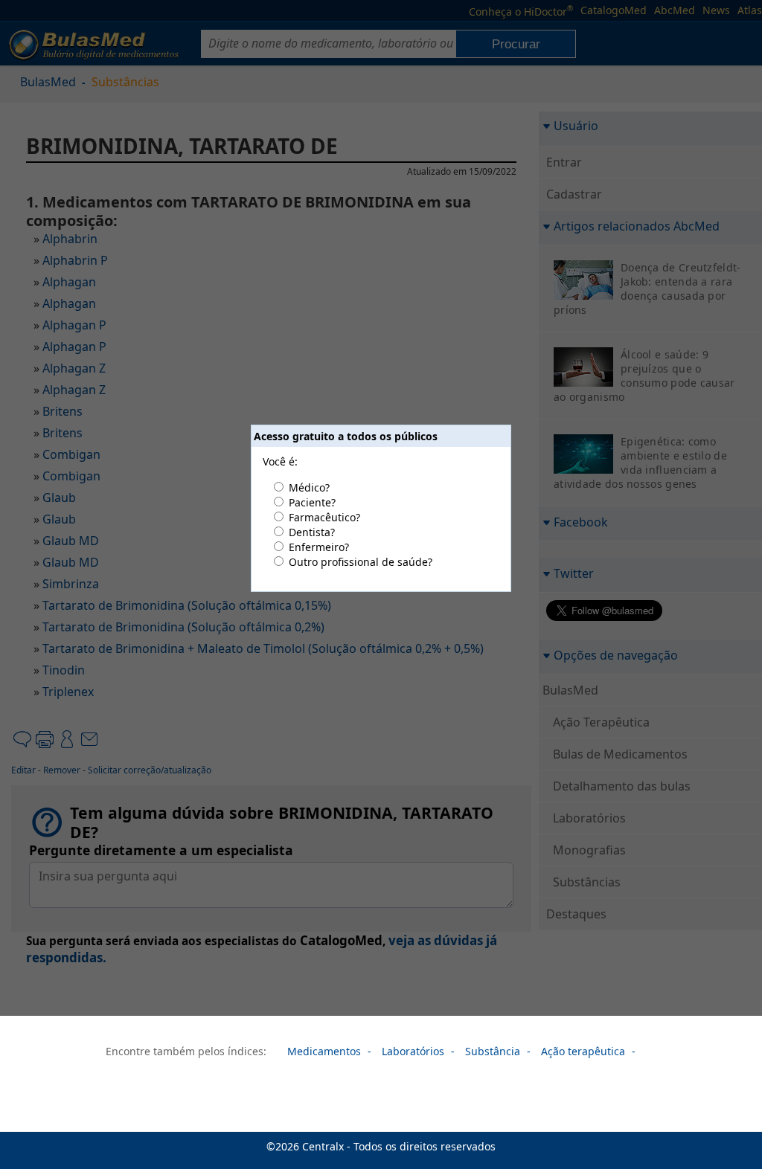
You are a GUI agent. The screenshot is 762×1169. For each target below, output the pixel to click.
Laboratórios (413, 1051)
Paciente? (312, 502)
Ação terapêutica (583, 1051)
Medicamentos (324, 1051)
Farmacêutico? (324, 517)
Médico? (309, 487)
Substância (492, 1051)
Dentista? (312, 532)
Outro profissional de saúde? (360, 562)
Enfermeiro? (319, 547)
